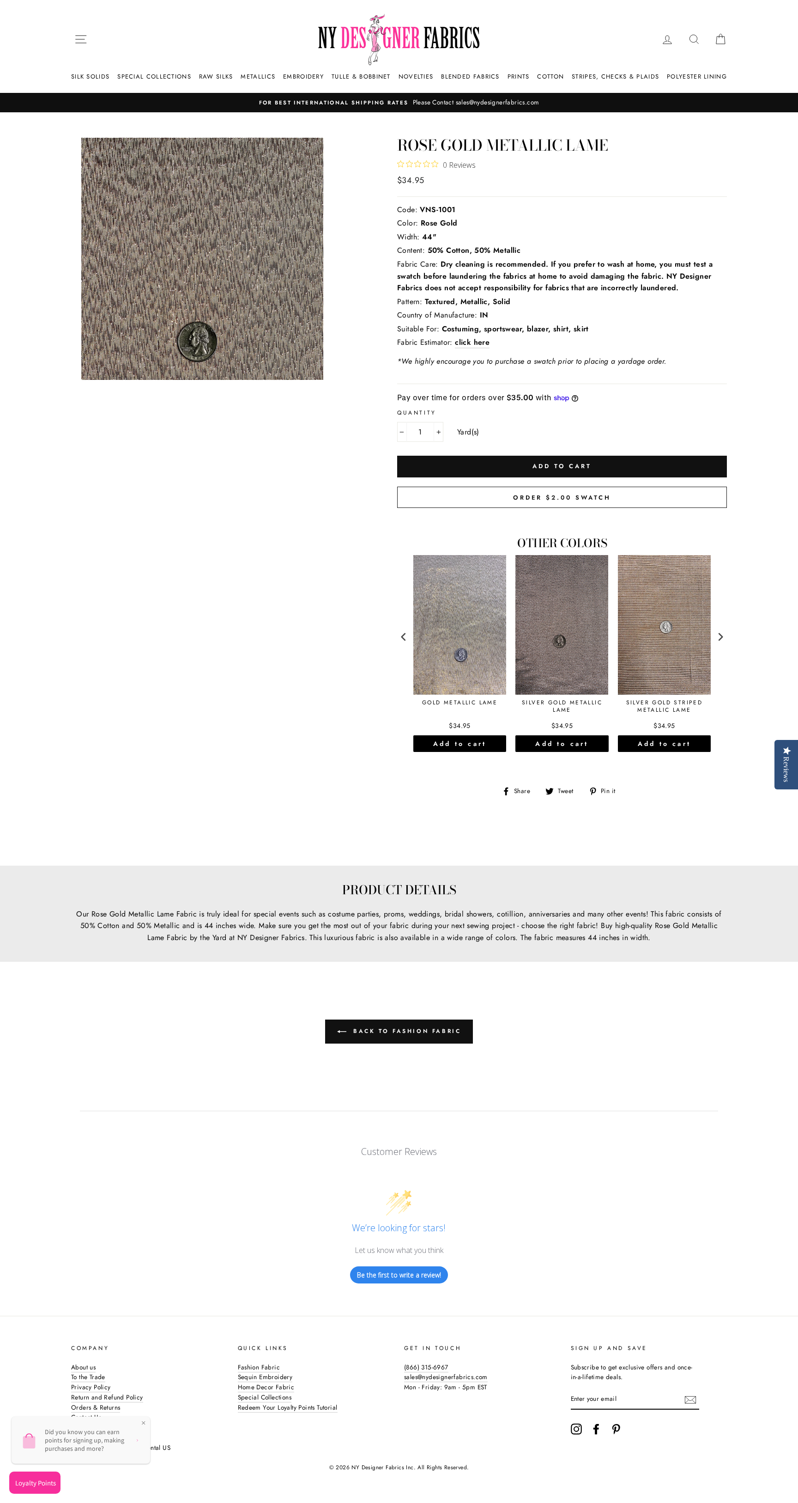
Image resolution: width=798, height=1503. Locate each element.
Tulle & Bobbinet (361, 76)
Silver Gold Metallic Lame (562, 706)
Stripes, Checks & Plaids (615, 76)
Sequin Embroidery (265, 1376)
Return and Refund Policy (107, 1397)
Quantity (416, 413)
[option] (403, 103)
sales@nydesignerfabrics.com (446, 1376)
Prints (519, 76)
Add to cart (459, 743)
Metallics (258, 76)
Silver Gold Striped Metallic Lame (664, 706)
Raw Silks (216, 76)
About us (83, 1367)
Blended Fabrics (470, 76)
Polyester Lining (697, 76)
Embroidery (303, 76)
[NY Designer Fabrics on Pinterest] (616, 1429)
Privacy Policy (91, 1387)
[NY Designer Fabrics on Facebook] (596, 1429)
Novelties (416, 76)
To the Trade (88, 1376)
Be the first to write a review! (399, 1275)
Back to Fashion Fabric (405, 1031)
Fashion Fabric (259, 1367)
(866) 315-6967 (426, 1367)
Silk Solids (90, 76)
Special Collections (154, 76)
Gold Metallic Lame (459, 703)
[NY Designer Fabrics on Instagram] (576, 1429)
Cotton (550, 76)
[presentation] (403, 637)
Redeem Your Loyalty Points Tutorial (288, 1407)
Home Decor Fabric (266, 1387)
